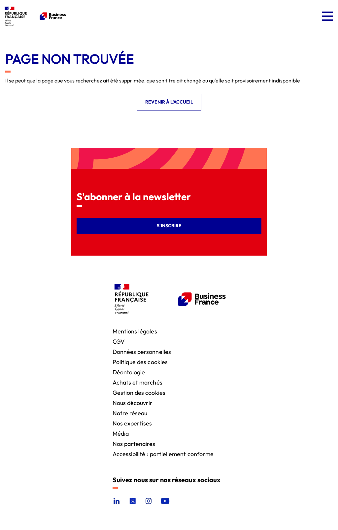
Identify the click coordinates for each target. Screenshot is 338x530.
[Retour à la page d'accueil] (34, 16)
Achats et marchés (137, 382)
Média (121, 433)
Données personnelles (142, 351)
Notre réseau (130, 413)
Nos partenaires (134, 443)
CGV (118, 341)
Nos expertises (132, 423)
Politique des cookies (140, 362)
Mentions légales (135, 331)
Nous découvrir (133, 402)
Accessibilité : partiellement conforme (163, 454)
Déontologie (129, 372)
